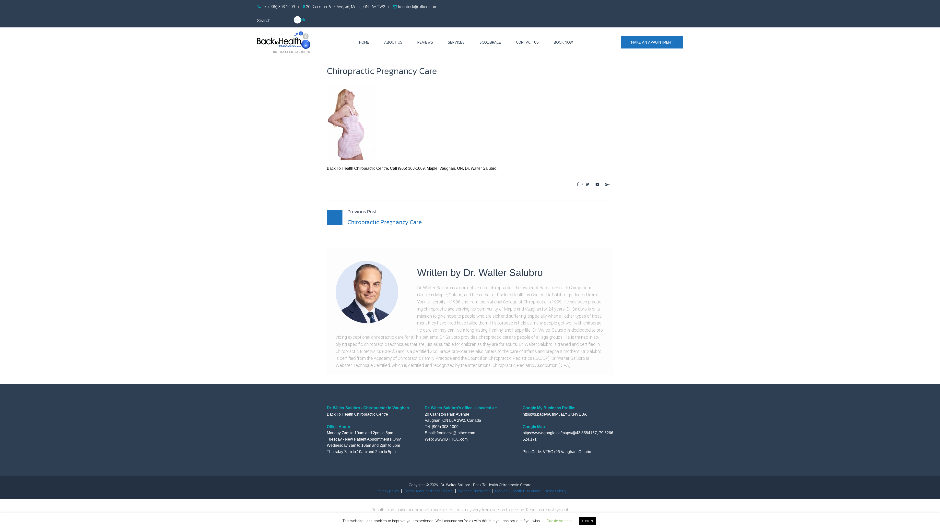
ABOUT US (393, 42)
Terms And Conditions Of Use (428, 491)
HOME (364, 42)
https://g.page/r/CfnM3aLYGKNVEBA (555, 414)
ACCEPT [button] (587, 521)
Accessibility (556, 491)
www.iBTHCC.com (451, 439)
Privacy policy (387, 491)
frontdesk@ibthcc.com (417, 6)
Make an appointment (652, 42)
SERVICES (456, 42)
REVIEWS (425, 42)
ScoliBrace (490, 42)
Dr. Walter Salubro (503, 272)
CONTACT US (527, 42)
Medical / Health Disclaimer (517, 491)
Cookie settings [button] (560, 521)
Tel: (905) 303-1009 (278, 6)
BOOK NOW (563, 42)
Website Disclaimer (474, 491)
